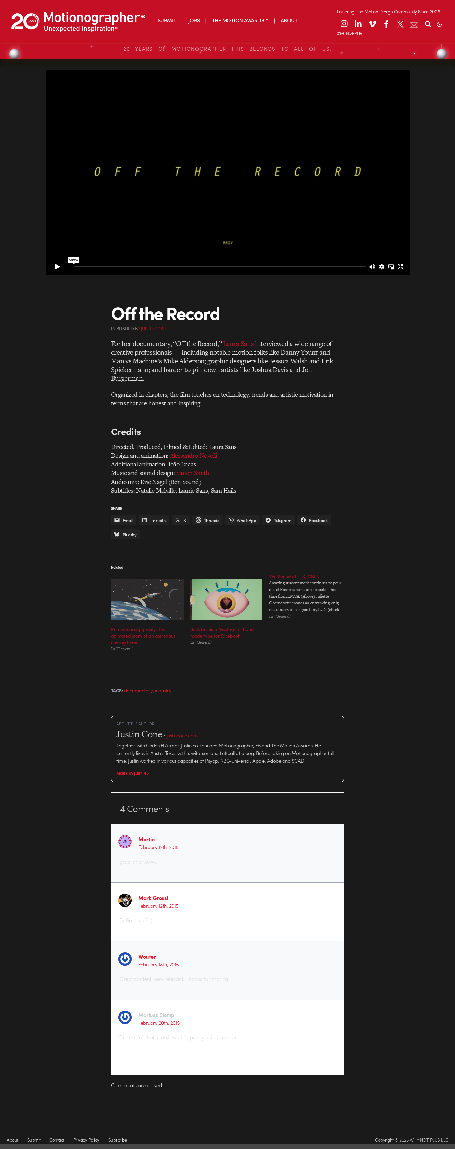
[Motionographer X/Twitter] (400, 24)
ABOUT (289, 20)
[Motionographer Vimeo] (372, 24)
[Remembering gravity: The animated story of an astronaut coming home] (147, 599)
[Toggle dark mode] (439, 24)
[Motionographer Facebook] (386, 24)
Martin (146, 839)
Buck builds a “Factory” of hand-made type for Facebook (223, 632)
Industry (163, 690)
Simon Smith (192, 472)
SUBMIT (167, 20)
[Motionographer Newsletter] (414, 24)
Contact (56, 1140)
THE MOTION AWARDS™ (240, 20)
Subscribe (117, 1140)
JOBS (194, 20)
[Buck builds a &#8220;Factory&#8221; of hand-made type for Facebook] (226, 599)
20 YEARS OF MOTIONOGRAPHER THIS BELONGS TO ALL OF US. (227, 48)
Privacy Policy (86, 1140)
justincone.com (182, 735)
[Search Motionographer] (428, 24)
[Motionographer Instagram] (344, 24)
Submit (34, 1140)
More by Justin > (132, 773)
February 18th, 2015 (158, 964)
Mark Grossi (153, 898)
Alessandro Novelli (193, 455)
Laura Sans (238, 343)
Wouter (147, 956)
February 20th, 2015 (158, 1022)
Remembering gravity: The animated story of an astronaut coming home (143, 636)
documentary (138, 690)
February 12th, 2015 (158, 847)
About (12, 1140)
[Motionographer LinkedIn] (358, 24)
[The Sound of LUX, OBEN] (308, 596)
